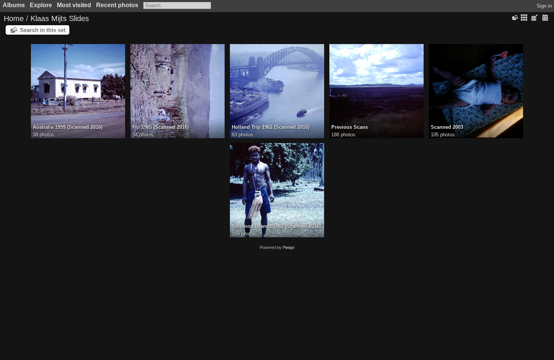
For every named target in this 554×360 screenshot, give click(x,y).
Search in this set (43, 30)
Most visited (74, 5)
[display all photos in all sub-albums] (524, 18)
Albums (14, 5)
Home (14, 18)
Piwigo (288, 247)
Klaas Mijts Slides (60, 18)
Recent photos (117, 5)
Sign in (544, 6)
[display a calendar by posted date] (534, 18)
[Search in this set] (514, 17)
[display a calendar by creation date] (544, 18)
